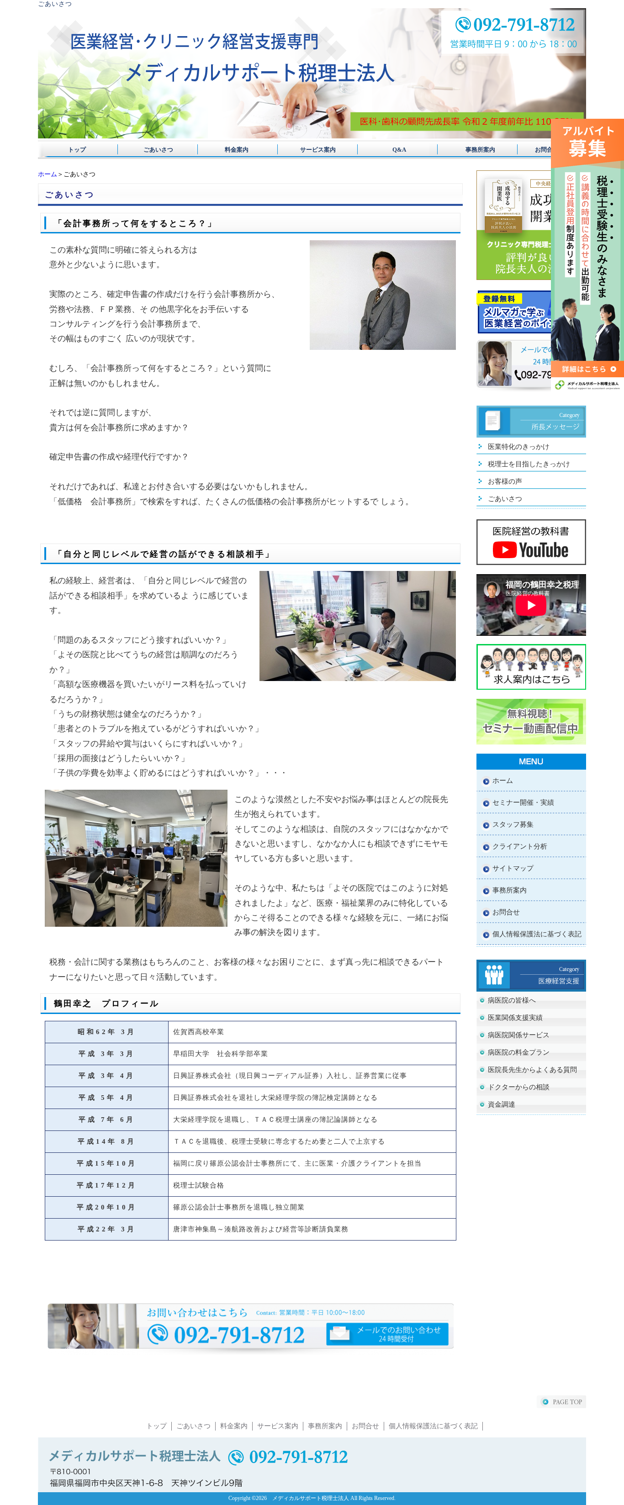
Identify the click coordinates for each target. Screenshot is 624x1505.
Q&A (390, 149)
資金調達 (501, 1104)
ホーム (47, 174)
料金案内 (234, 149)
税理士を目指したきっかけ (529, 464)
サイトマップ (513, 868)
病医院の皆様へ (512, 1000)
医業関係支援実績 (515, 1017)
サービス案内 (312, 149)
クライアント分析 (519, 846)
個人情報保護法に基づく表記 (537, 934)
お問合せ (547, 149)
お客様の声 (505, 481)
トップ (77, 149)
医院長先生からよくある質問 (532, 1069)
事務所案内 (468, 149)
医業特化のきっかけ (519, 446)
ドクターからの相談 (519, 1087)
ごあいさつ (155, 149)
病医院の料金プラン (519, 1052)
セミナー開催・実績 (523, 802)
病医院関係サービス (519, 1035)
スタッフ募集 (513, 824)
